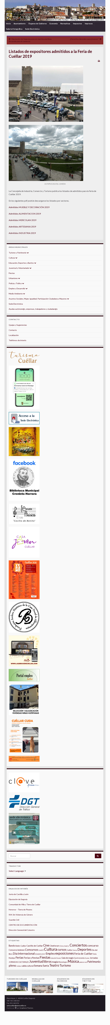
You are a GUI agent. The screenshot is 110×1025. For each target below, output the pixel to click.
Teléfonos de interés (17, 340)
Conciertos (78, 945)
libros (48, 961)
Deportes (84, 949)
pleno (12, 965)
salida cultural (28, 966)
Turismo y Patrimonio (18, 253)
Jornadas (94, 958)
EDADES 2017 (40, 954)
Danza (75, 950)
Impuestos (77, 23)
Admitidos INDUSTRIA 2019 (22, 233)
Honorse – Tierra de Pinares (20, 909)
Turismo (65, 965)
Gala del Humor (56, 958)
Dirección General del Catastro (22, 930)
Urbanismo (13, 278)
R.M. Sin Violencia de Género (21, 915)
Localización (14, 335)
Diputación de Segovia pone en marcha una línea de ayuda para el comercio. (30, 40)
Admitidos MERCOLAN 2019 (22, 220)
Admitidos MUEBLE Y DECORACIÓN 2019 (29, 207)
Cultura (12, 258)
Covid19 (41, 950)
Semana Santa (41, 965)
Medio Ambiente (16, 293)
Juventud (36, 961)
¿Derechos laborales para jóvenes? (84, 39)
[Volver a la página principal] (55, 10)
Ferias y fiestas (31, 957)
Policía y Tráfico (15, 283)
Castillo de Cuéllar (34, 945)
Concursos (31, 949)
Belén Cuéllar (21, 946)
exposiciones (64, 953)
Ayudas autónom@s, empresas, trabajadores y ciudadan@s (33, 309)
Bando (12, 945)
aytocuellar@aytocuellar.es (16, 1006)
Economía (54, 23)
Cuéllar (69, 950)
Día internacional (24, 953)
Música (73, 961)
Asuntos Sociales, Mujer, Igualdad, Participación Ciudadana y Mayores (38, 299)
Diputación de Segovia (18, 899)
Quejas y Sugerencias (18, 325)
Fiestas (12, 273)
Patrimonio (94, 961)
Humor (87, 958)
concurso (92, 945)
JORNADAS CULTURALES (19, 962)
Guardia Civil (14, 920)
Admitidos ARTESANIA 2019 (22, 226)
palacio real (83, 962)
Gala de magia (67, 958)
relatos (18, 966)
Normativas (65, 23)
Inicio (8, 23)
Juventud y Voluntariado (19, 268)
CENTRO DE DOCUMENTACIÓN (23, 925)
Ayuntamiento (19, 23)
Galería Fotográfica (14, 29)
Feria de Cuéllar (83, 953)
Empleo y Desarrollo (17, 288)
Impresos (89, 23)
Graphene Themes (26, 1008)
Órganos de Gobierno (37, 23)
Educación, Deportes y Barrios (21, 263)
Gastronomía (79, 958)
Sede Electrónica (32, 29)
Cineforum (54, 945)
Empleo (50, 953)
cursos (62, 949)
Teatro (54, 965)
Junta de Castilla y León (18, 894)
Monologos (62, 962)
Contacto (13, 330)
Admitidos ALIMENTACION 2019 (25, 213)
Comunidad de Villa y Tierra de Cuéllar (24, 904)
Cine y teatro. (64, 946)
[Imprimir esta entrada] (99, 61)
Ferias (19, 957)
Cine (46, 945)
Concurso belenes (17, 950)
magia (55, 961)
